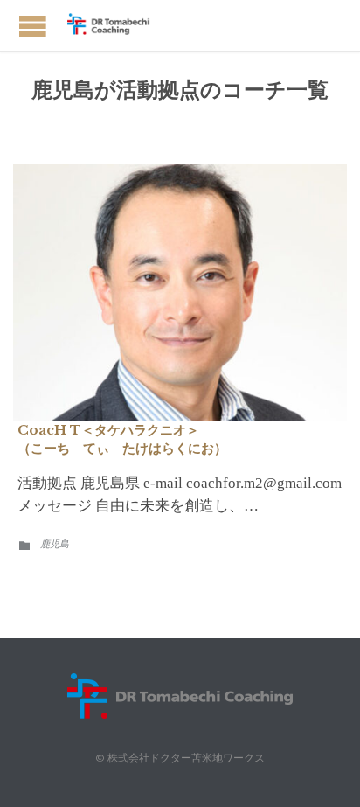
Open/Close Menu (33, 25)
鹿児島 (54, 544)
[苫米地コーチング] (113, 25)
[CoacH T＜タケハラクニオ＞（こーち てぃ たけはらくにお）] (180, 292)
